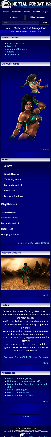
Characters (16, 12)
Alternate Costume (17, 49)
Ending (10, 51)
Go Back (25, 416)
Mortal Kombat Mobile (18, 392)
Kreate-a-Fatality (25, 243)
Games (6, 12)
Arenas (27, 12)
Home (12, 31)
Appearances (14, 54)
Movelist (11, 46)
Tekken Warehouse (37, 17)
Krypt (46, 12)
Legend (38, 243)
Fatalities (36, 12)
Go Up (46, 150)
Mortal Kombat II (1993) (19, 378)
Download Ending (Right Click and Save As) (26, 357)
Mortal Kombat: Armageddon (30, 28)
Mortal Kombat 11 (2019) (20, 395)
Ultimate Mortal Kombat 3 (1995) (24, 381)
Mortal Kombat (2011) (18, 389)
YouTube (13, 17)
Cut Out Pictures (15, 43)
